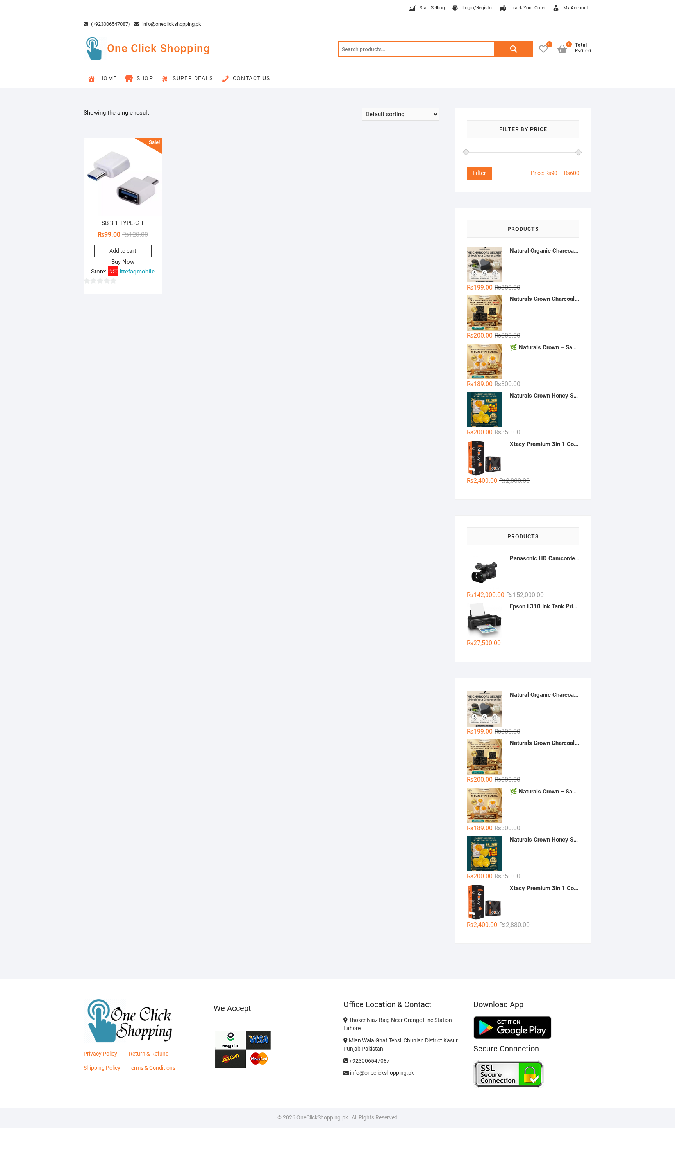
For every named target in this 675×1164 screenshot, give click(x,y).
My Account (575, 8)
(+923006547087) (110, 24)
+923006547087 (369, 1061)
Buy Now (122, 261)
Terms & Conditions (152, 1068)
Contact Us (251, 78)
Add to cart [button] (122, 251)
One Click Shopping (158, 48)
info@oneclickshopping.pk (171, 24)
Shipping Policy (102, 1068)
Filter (479, 172)
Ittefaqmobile (137, 271)
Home (108, 78)
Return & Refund (149, 1054)
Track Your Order (528, 8)
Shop (145, 78)
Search (513, 49)
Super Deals (193, 78)
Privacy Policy (100, 1054)
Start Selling (432, 8)
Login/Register (477, 8)
